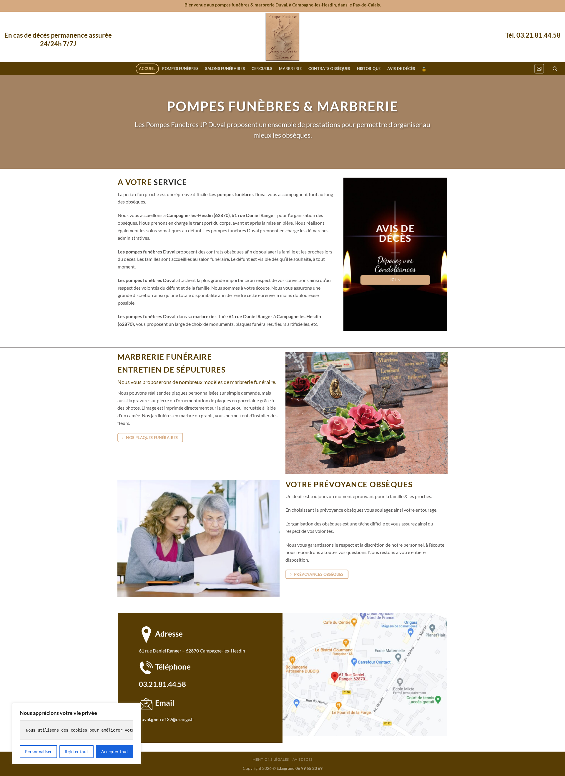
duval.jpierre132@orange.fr (166, 719)
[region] (76, 733)
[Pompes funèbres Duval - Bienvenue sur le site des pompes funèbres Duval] (282, 37)
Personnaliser (38, 751)
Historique (369, 68)
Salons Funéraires (225, 68)
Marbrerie (290, 68)
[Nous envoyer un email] (539, 69)
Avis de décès (401, 68)
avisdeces (303, 759)
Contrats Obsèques (329, 68)
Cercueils (262, 68)
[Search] (555, 69)
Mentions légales (270, 759)
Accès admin (423, 69)
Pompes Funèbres (180, 68)
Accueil (147, 68)
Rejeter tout (76, 751)
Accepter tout (114, 751)
